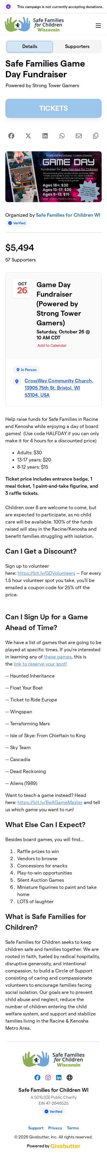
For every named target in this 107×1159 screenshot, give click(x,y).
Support (35, 1128)
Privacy (55, 1128)
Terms (73, 1128)
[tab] (30, 46)
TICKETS (53, 108)
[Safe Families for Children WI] (34, 24)
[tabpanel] (53, 545)
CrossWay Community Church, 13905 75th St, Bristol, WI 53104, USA (59, 388)
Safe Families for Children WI (68, 215)
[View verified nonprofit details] (17, 223)
